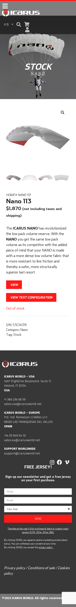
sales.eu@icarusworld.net (22, 440)
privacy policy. (46, 547)
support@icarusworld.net (22, 453)
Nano (38, 73)
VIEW (14, 285)
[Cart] (26, 24)
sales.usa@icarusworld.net (23, 404)
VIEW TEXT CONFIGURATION (31, 297)
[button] (18, 24)
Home (10, 195)
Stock (17, 334)
